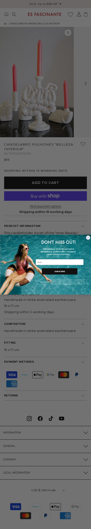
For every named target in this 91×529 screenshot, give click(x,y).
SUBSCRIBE (59, 271)
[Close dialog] (88, 237)
